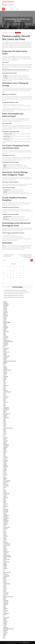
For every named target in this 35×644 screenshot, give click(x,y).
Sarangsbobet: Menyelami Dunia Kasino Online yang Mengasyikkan (15, 290)
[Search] (31, 260)
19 (10, 275)
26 (10, 277)
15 (19, 273)
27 (13, 277)
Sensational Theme (26, 642)
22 (19, 275)
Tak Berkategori (17, 32)
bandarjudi (12, 32)
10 (3, 273)
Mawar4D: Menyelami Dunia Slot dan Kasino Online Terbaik (13, 295)
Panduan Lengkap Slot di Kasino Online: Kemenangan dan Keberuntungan (25, 256)
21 (16, 275)
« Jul (2, 283)
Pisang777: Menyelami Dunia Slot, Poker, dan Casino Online (13, 293)
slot (15, 141)
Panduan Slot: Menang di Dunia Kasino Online (8, 255)
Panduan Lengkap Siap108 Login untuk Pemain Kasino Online (14, 297)
